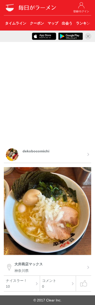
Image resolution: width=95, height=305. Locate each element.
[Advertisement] (47, 96)
